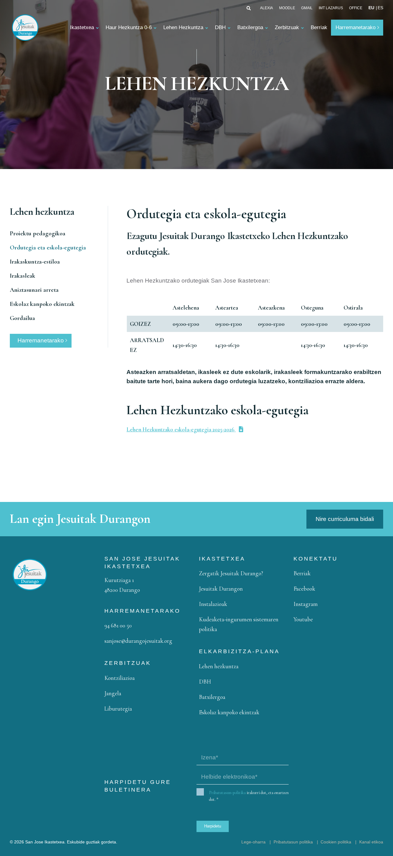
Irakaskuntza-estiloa (35, 261)
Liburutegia (118, 708)
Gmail (307, 8)
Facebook (304, 588)
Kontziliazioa (119, 677)
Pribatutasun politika (293, 841)
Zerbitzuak (287, 27)
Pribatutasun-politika (227, 792)
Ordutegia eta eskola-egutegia (48, 247)
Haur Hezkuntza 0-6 (129, 27)
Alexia (266, 8)
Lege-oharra (253, 841)
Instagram (306, 603)
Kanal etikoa (371, 841)
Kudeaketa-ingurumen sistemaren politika (238, 624)
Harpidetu (212, 826)
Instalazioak (213, 603)
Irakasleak (22, 276)
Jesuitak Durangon (221, 588)
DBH (220, 27)
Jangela (112, 693)
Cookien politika (336, 841)
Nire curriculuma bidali (345, 519)
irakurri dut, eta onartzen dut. (249, 796)
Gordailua (22, 318)
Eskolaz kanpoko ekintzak (42, 304)
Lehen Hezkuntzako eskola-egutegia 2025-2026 (181, 429)
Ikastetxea (82, 27)
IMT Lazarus (331, 8)
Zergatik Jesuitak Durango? (231, 573)
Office (355, 8)
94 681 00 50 (118, 625)
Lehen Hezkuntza (183, 27)
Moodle (287, 8)
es (380, 8)
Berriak (319, 27)
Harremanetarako (355, 27)
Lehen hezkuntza (219, 666)
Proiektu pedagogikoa (37, 233)
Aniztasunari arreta (34, 290)
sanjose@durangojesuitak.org (138, 640)
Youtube (303, 619)
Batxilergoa (250, 27)
